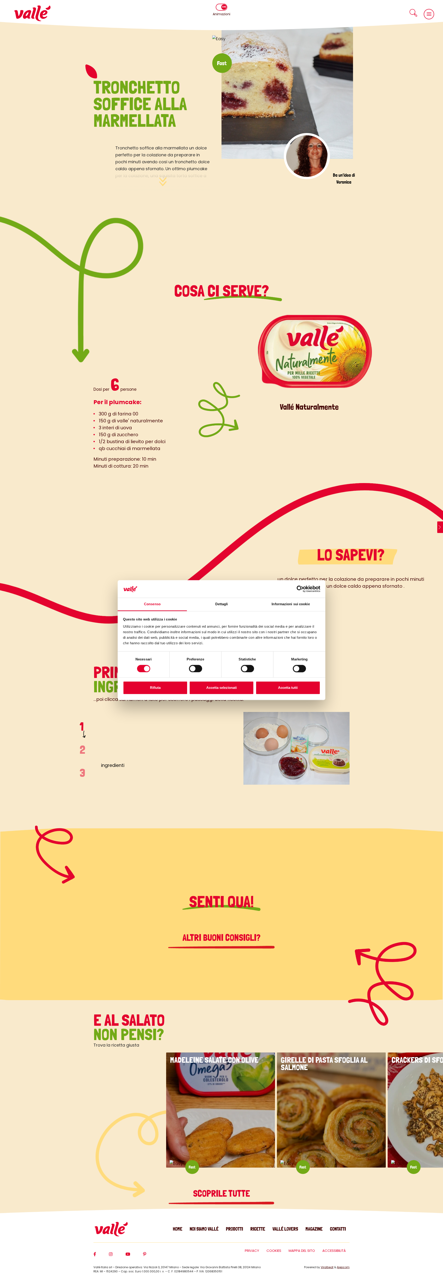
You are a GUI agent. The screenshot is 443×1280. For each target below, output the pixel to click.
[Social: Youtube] (134, 1256)
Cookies (273, 1250)
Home (177, 1229)
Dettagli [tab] (221, 604)
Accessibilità (334, 1250)
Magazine (314, 1229)
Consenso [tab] (152, 604)
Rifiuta (155, 688)
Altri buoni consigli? (221, 937)
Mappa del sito (302, 1250)
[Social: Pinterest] (151, 1256)
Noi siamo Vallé (204, 1229)
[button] (413, 12)
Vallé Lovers (285, 1229)
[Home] (32, 13)
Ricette (257, 1229)
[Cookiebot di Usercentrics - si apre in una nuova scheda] (300, 588)
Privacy (252, 1250)
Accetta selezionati (221, 688)
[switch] (195, 668)
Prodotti (234, 1229)
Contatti (338, 1229)
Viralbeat (327, 1267)
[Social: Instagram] (117, 1256)
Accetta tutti (288, 688)
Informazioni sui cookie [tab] (291, 604)
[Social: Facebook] (101, 1256)
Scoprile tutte (221, 1193)
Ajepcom (343, 1267)
